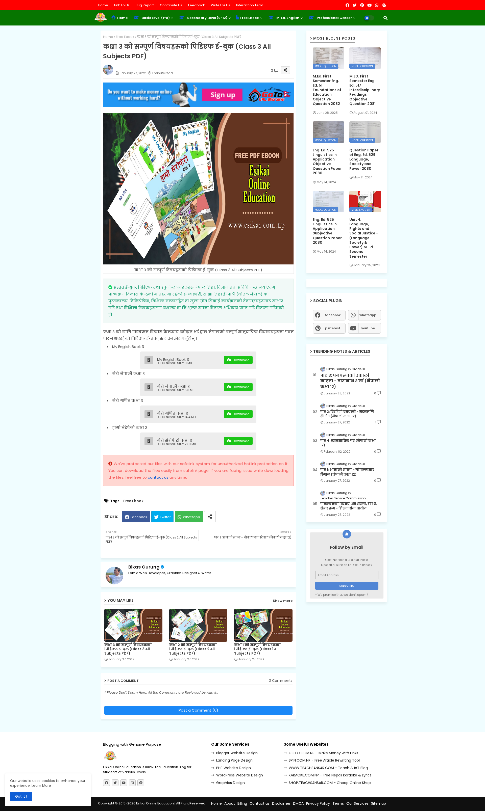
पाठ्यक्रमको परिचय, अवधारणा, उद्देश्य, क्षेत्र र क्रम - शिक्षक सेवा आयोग (348, 506)
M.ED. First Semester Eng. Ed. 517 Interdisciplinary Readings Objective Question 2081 (364, 90)
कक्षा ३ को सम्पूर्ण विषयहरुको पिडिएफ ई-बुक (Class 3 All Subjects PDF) (128, 649)
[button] (385, 18)
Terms (338, 803)
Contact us (260, 803)
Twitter (165, 517)
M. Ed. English (287, 17)
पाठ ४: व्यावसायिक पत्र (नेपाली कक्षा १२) (348, 443)
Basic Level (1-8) (155, 17)
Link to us (122, 5)
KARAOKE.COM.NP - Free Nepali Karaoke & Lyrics (330, 775)
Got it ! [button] (21, 796)
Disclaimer (281, 803)
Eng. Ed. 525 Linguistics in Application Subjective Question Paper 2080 (327, 231)
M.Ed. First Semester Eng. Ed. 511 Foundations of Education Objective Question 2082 (327, 90)
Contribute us (171, 5)
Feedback (197, 5)
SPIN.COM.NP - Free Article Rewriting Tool (324, 760)
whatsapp (367, 315)
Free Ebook (249, 17)
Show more (283, 600)
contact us (158, 477)
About (229, 803)
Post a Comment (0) (198, 710)
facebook (333, 315)
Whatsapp (191, 517)
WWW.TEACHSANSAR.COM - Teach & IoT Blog (328, 767)
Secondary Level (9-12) (206, 17)
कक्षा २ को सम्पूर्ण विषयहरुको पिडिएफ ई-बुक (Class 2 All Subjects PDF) (193, 649)
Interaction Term (249, 5)
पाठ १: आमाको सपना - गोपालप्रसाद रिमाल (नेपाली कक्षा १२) (347, 472)
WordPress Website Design (239, 775)
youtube (368, 328)
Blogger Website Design (237, 752)
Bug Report (145, 5)
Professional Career (334, 17)
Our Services (357, 803)
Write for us (221, 5)
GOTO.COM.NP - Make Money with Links (323, 752)
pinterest (332, 328)
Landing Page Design (234, 760)
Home (103, 5)
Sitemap (378, 803)
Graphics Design (230, 782)
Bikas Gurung (144, 567)
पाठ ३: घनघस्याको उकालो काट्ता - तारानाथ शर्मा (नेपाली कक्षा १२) (350, 381)
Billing (242, 803)
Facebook (139, 517)
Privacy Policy (318, 803)
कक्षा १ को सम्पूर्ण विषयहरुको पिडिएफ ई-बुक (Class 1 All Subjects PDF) (257, 649)
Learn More (41, 785)
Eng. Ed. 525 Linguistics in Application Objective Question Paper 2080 (327, 161)
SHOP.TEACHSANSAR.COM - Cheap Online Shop (330, 782)
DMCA (298, 803)
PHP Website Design (233, 767)
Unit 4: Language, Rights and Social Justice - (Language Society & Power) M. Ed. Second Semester (363, 238)
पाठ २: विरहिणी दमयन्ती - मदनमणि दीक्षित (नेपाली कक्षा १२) (347, 414)
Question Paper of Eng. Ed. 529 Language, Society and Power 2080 (363, 159)
